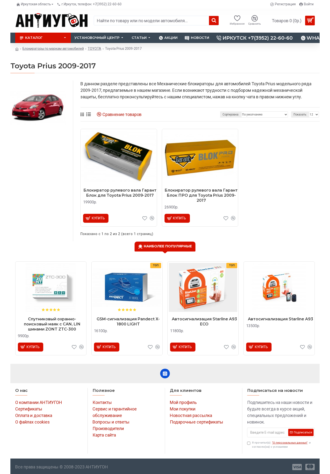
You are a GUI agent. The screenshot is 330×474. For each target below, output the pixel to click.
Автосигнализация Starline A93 (280, 319)
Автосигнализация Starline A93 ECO (204, 321)
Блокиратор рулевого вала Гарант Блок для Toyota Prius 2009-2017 (120, 193)
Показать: (300, 114)
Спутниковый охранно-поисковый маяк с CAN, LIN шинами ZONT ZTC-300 (52, 324)
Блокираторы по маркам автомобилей (53, 48)
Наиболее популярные (168, 246)
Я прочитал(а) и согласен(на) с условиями (281, 444)
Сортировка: (230, 114)
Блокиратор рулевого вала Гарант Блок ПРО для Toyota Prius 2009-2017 (201, 195)
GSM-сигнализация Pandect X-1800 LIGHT (128, 321)
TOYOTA (94, 48)
